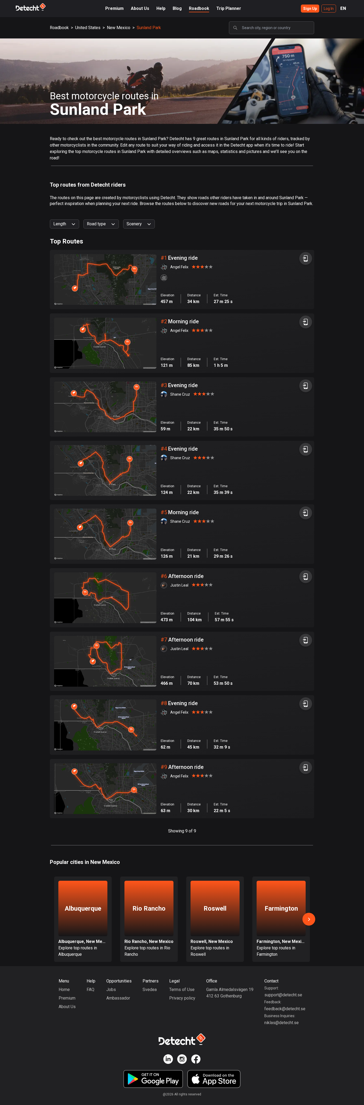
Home (64, 989)
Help (160, 8)
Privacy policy (182, 998)
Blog (177, 8)
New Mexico (118, 27)
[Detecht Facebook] (196, 1060)
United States (87, 27)
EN (343, 8)
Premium (114, 8)
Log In (329, 8)
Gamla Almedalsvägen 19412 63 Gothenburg (229, 992)
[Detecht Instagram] (182, 1060)
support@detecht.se (283, 994)
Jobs (111, 989)
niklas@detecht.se (281, 1022)
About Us (140, 8)
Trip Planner (228, 8)
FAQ (90, 989)
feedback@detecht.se (284, 1008)
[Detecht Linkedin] (168, 1060)
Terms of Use (182, 989)
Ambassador (118, 998)
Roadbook (199, 8)
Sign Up (310, 8)
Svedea (150, 989)
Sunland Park (149, 27)
